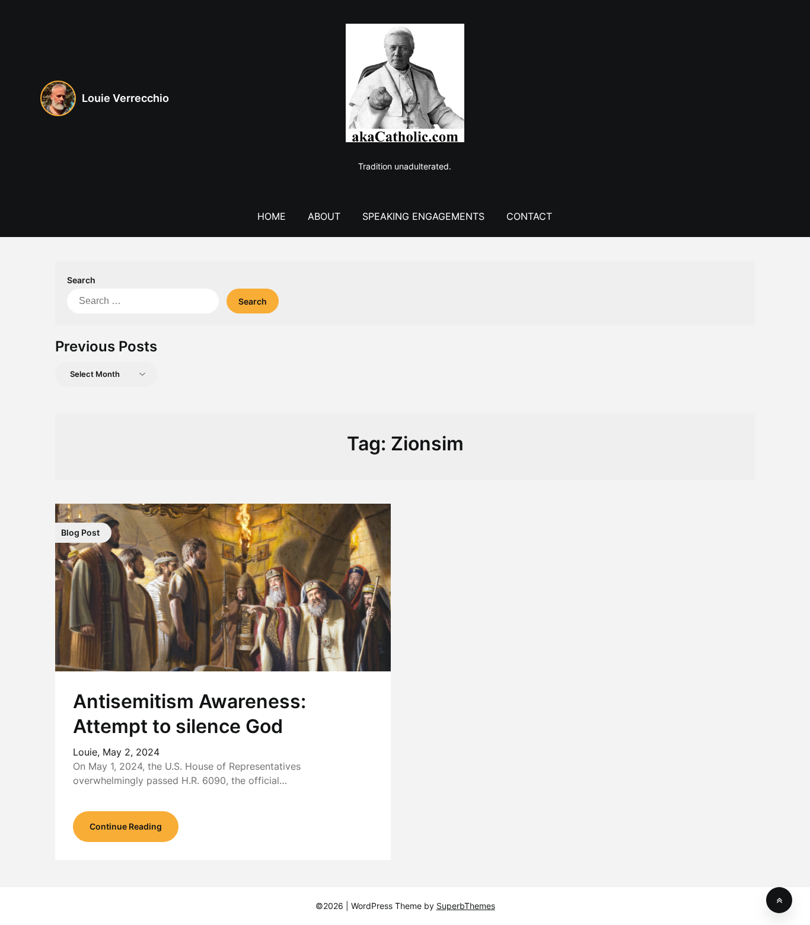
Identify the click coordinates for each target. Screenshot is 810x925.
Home (271, 216)
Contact (529, 216)
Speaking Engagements (423, 216)
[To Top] (779, 900)
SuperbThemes (465, 906)
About (324, 216)
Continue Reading (126, 826)
